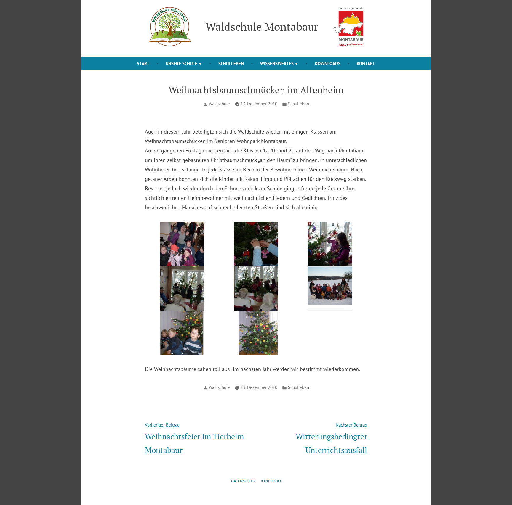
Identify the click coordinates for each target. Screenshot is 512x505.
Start (143, 63)
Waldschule (219, 104)
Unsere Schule (181, 63)
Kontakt (366, 63)
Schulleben (231, 63)
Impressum (271, 480)
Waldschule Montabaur (262, 26)
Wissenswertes (277, 63)
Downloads (327, 63)
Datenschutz (243, 480)
